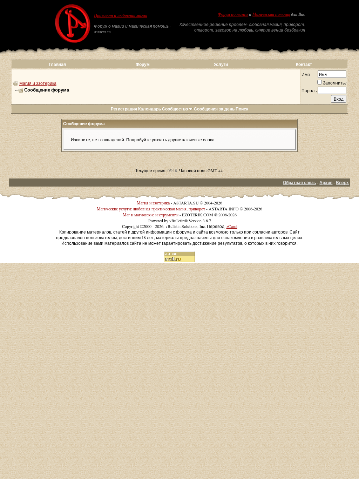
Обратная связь (299, 182)
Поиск (242, 109)
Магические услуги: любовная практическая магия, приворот (151, 208)
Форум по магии (233, 14)
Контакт (304, 64)
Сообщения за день (214, 109)
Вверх (342, 182)
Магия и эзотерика (37, 83)
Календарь (149, 109)
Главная (57, 64)
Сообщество (175, 109)
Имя (306, 74)
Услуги (221, 64)
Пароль (309, 90)
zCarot (231, 226)
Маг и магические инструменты (150, 214)
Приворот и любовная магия (120, 15)
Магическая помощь (271, 14)
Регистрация (124, 109)
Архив (325, 182)
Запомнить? (334, 83)
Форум (143, 64)
